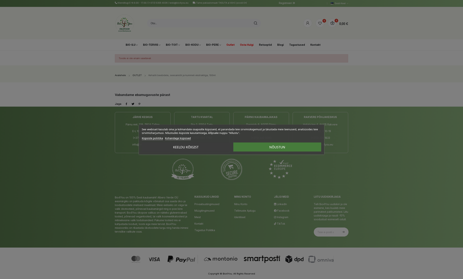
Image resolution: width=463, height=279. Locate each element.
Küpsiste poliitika (152, 138)
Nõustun (277, 147)
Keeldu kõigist (186, 147)
